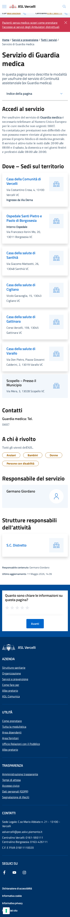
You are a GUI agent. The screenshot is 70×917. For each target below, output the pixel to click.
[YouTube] (14, 872)
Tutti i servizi (49, 40)
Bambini (33, 455)
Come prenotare (12, 721)
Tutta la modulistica (14, 726)
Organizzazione (11, 673)
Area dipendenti (12, 732)
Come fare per (10, 685)
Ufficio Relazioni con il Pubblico (21, 744)
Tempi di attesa (11, 780)
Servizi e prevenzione (25, 40)
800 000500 (14, 13)
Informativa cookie (12, 896)
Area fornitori (10, 738)
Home (5, 40)
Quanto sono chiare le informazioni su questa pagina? (34, 597)
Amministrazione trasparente (20, 774)
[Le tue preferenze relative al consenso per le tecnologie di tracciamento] (6, 910)
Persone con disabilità (20, 463)
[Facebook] (4, 872)
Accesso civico (10, 786)
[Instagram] (24, 872)
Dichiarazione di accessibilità (17, 888)
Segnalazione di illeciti (15, 797)
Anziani (11, 455)
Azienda (8, 658)
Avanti (35, 624)
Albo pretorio (10, 690)
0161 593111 (54, 13)
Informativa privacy (12, 903)
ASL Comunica (11, 696)
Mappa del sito (9, 910)
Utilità (7, 712)
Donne (54, 455)
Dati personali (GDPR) (15, 791)
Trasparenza (12, 765)
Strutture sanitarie (13, 667)
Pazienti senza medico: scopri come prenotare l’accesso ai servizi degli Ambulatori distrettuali (30, 24)
